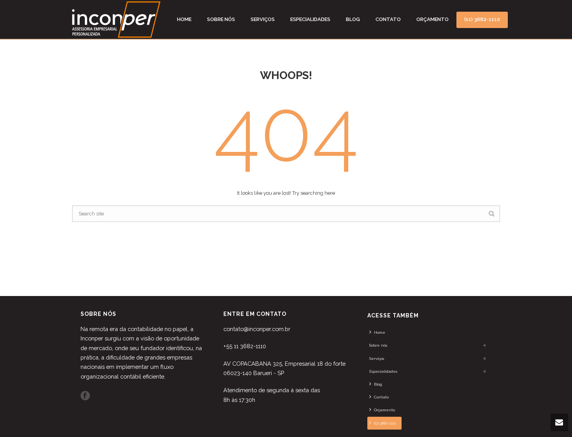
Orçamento (432, 19)
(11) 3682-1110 (482, 19)
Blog (353, 19)
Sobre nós (221, 19)
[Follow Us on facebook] (85, 396)
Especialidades (310, 19)
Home (184, 19)
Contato (388, 19)
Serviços (263, 19)
